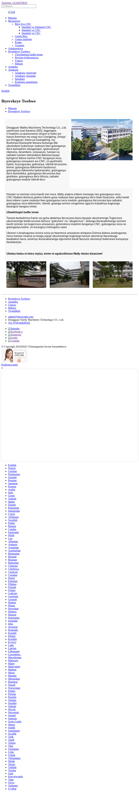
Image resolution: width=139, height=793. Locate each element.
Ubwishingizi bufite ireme (29, 54)
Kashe (18, 42)
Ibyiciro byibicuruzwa (26, 57)
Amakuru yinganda (25, 75)
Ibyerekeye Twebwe (19, 51)
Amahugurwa (15, 48)
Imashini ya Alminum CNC (36, 27)
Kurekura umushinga (26, 82)
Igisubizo (20, 79)
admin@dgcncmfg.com (20, 316)
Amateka (13, 66)
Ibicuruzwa (14, 21)
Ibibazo (19, 63)
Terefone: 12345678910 (14, 2)
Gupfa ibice (21, 36)
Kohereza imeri (9, 364)
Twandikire (14, 85)
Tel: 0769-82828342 (19, 322)
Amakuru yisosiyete (25, 72)
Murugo (12, 17)
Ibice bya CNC (23, 24)
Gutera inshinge (23, 39)
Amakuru (13, 69)
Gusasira (19, 45)
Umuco (19, 60)
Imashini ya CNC (31, 30)
